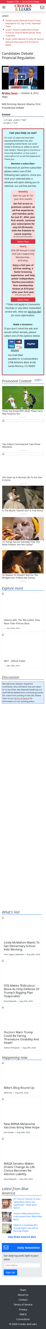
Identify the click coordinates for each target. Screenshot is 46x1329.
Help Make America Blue (22, 1237)
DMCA (23, 1314)
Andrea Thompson (12, 1047)
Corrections (23, 1319)
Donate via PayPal (31, 344)
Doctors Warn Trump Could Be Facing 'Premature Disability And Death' (21, 1037)
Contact (23, 1299)
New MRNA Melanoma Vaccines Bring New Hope (21, 1125)
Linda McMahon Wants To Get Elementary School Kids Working (21, 945)
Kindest (15, 350)
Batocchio (8, 1092)
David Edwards (10, 1001)
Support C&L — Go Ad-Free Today (23, 1)
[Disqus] (23, 801)
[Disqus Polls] (23, 737)
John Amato (9, 1132)
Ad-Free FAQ (34, 311)
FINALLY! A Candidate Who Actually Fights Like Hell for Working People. (25, 1228)
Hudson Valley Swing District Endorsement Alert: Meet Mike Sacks (27, 1216)
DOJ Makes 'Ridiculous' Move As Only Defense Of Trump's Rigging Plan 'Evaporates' (21, 990)
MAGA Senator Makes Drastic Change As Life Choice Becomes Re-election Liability (19, 1168)
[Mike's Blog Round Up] (22, 1073)
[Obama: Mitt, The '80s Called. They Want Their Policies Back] (23, 604)
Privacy (23, 1309)
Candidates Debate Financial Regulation (18, 55)
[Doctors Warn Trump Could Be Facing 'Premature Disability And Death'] (22, 1017)
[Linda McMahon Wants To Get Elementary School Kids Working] (22, 928)
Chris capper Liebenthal (14, 954)
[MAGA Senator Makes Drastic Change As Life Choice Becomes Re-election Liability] (22, 1149)
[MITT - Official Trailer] (23, 645)
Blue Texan (11, 93)
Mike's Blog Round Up (19, 1088)
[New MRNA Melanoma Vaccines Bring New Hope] (22, 1109)
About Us (23, 1294)
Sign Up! (10, 1272)
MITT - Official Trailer (14, 661)
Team (23, 1290)
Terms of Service (21, 698)
